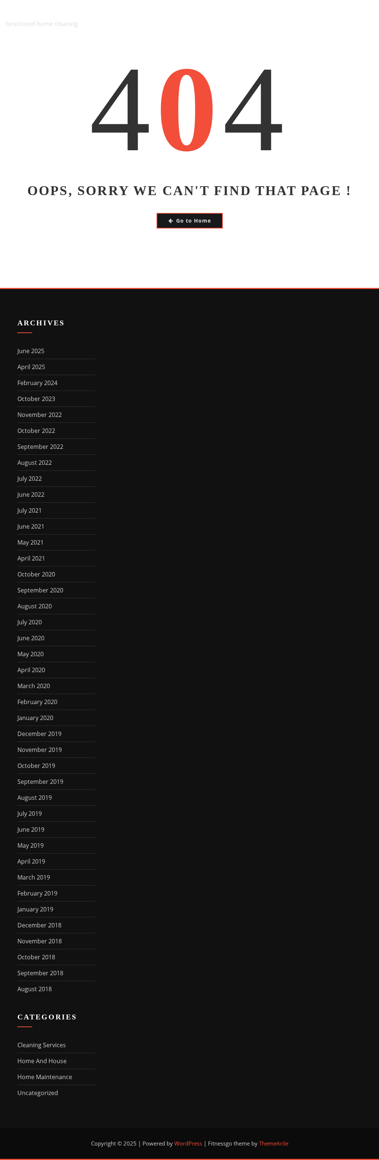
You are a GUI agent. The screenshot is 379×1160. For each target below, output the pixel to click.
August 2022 (34, 463)
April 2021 (31, 558)
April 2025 (31, 367)
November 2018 (39, 941)
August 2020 (34, 606)
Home (77, 55)
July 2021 (29, 510)
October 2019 (36, 766)
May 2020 (30, 654)
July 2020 (29, 622)
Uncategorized (37, 1093)
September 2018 (40, 973)
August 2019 (34, 797)
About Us (116, 55)
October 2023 (36, 399)
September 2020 (40, 590)
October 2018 (36, 957)
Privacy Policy (286, 55)
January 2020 (35, 718)
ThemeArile (273, 1143)
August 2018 (34, 989)
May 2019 (30, 845)
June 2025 (30, 351)
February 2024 (37, 383)
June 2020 (30, 638)
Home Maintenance (44, 1077)
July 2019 (29, 813)
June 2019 (30, 829)
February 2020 (37, 702)
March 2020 (33, 686)
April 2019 (31, 861)
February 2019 (37, 893)
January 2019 (35, 909)
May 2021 (30, 542)
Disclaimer (166, 55)
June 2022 (30, 494)
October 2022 (36, 431)
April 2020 (31, 670)
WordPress (188, 1143)
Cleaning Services (41, 1045)
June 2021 (30, 526)
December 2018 (39, 925)
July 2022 (29, 478)
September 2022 (40, 447)
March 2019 (33, 877)
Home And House (42, 1061)
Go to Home (193, 220)
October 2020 (36, 574)
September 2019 (40, 782)
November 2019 (39, 750)
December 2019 (39, 734)
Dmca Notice (222, 55)
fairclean (29, 13)
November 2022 (39, 415)
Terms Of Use (349, 55)
